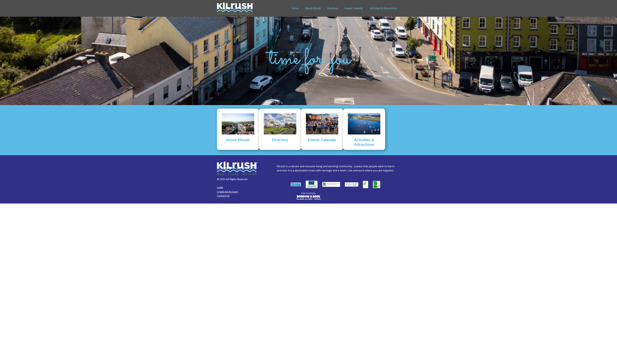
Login (220, 187)
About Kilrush (313, 8)
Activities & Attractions (383, 8)
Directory (332, 8)
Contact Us (223, 195)
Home (295, 8)
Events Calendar (353, 8)
